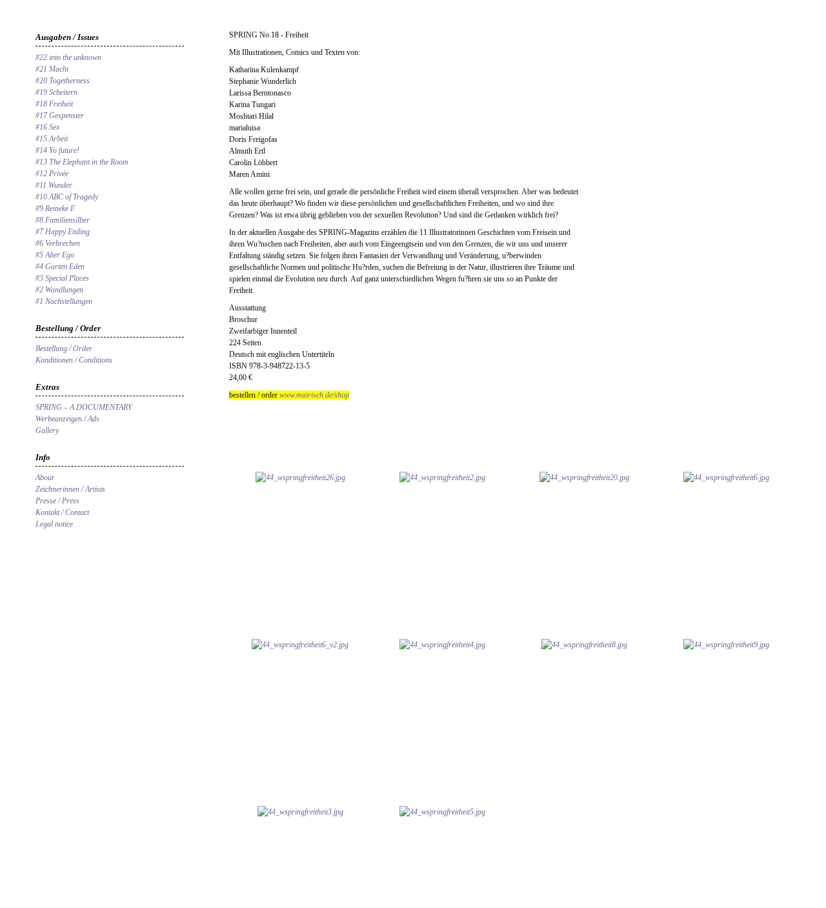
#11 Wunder (53, 185)
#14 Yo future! (57, 150)
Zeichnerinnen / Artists (70, 489)
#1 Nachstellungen (63, 301)
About (44, 477)
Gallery (47, 430)
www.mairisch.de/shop (313, 394)
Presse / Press (57, 500)
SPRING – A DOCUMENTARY (83, 407)
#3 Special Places (62, 278)
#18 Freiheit (54, 103)
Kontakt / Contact (62, 512)
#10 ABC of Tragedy (66, 196)
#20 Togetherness (62, 80)
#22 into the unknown (68, 57)
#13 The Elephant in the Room (81, 161)
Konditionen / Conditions (73, 360)
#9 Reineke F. (55, 208)
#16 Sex (47, 127)
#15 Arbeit (51, 138)
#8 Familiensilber (62, 220)
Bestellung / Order (63, 348)
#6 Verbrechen (57, 243)
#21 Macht (51, 69)
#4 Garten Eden (60, 266)
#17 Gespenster (59, 115)
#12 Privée (51, 173)
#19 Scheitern (56, 92)
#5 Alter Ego (54, 254)
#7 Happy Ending (62, 231)
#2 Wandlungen (59, 289)
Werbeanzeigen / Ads (67, 418)
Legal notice (54, 524)
